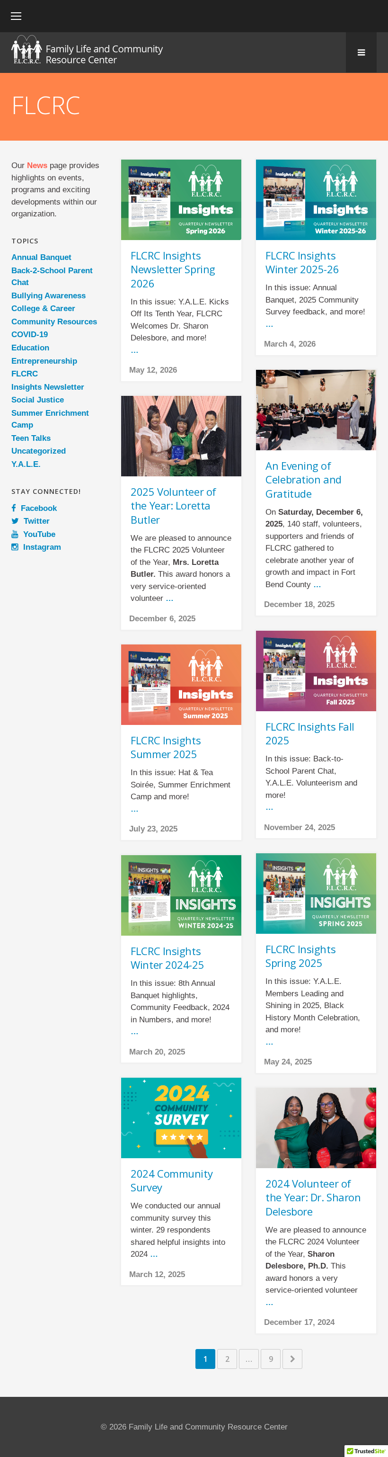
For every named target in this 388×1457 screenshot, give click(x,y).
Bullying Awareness (48, 295)
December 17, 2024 (299, 1322)
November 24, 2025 (299, 827)
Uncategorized (38, 451)
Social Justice (37, 399)
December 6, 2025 (162, 618)
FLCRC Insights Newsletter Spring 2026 (173, 269)
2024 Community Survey (171, 1180)
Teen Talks (31, 438)
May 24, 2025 (288, 1061)
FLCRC (24, 373)
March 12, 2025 (157, 1274)
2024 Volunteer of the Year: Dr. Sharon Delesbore (313, 1197)
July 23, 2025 (153, 828)
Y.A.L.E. (26, 464)
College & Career (43, 308)
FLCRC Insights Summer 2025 (166, 747)
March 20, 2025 (157, 1051)
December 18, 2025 (299, 604)
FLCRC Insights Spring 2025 (300, 956)
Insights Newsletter (47, 387)
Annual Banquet (41, 257)
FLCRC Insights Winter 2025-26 (302, 262)
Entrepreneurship (44, 361)
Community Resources (54, 321)
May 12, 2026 (153, 370)
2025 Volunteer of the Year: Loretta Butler (173, 505)
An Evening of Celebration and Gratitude (303, 479)
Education (30, 347)
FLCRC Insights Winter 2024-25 (167, 958)
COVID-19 (29, 334)
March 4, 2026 (290, 344)
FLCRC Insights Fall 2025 (309, 733)
